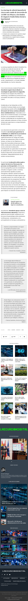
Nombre (6, 300)
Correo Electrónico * (9, 295)
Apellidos (7, 305)
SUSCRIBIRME (9, 319)
